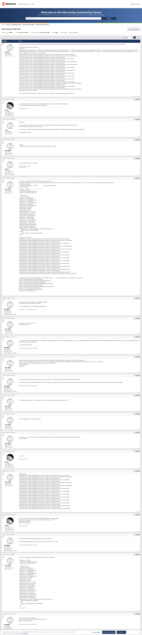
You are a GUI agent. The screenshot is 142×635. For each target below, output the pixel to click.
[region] (71, 632)
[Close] (139, 632)
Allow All (121, 632)
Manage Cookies (96, 632)
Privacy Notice (24, 633)
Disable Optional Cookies (109, 632)
